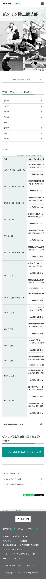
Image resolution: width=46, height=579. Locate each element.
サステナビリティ (9, 541)
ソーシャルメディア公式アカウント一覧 (18, 554)
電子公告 (6, 558)
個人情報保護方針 (9, 545)
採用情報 (23, 541)
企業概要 (16, 536)
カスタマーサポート (26, 565)
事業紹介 (6, 536)
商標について (18, 558)
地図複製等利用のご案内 (30, 545)
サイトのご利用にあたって (13, 549)
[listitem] (23, 101)
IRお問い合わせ (8, 565)
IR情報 (25, 536)
